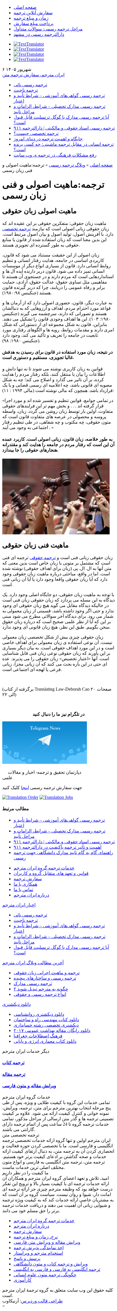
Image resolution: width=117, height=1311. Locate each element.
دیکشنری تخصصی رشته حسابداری (46, 1025)
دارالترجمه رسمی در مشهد (39, 34)
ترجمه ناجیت (26, 90)
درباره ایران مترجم (31, 895)
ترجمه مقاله (13, 1074)
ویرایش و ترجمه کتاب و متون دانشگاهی (51, 1263)
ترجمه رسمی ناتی (30, 84)
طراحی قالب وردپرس (42, 1300)
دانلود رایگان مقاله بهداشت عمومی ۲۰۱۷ (52, 1030)
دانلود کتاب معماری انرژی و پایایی (45, 1041)
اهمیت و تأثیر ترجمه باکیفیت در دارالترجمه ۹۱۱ (57, 847)
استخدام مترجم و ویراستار (38, 1253)
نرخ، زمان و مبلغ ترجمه (36, 1236)
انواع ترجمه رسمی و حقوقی (40, 994)
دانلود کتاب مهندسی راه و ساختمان (46, 1019)
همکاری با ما (25, 884)
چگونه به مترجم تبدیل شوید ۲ (41, 988)
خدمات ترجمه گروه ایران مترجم (44, 867)
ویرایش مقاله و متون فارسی (29, 1085)
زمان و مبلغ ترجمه (31, 18)
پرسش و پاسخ (27, 1258)
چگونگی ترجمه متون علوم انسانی (45, 1274)
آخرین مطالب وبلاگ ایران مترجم (33, 962)
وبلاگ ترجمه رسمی (67, 165)
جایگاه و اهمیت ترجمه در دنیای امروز (48, 138)
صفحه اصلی (25, 7)
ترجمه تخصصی (16, 228)
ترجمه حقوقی (43, 557)
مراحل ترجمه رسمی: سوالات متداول (48, 28)
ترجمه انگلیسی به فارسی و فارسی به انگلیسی (57, 1269)
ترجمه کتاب (13, 1062)
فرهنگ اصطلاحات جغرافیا (38, 1035)
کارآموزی (23, 1280)
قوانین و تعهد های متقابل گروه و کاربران (51, 873)
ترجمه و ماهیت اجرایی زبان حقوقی (47, 972)
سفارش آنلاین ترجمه (33, 12)
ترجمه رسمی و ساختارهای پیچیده (45, 978)
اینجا (25, 787)
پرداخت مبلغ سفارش (33, 23)
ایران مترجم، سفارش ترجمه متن (33, 74)
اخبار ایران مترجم (18, 904)
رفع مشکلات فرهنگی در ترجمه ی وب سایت (55, 155)
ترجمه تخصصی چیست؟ (36, 133)
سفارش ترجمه (28, 878)
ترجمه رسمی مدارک (33, 983)
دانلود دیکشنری (16, 1004)
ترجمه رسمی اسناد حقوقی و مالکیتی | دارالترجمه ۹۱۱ (64, 128)
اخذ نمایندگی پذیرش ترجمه (39, 1247)
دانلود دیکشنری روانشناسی (39, 1014)
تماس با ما (23, 889)
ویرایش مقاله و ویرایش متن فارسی (47, 1242)
